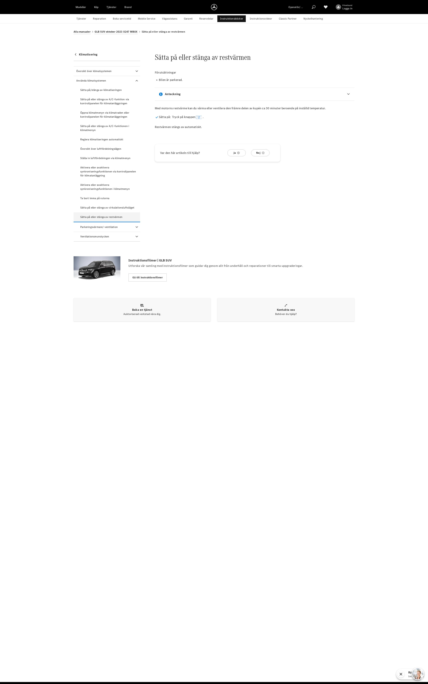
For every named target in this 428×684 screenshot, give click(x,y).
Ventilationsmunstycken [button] (94, 236)
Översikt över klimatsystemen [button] (94, 71)
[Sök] (313, 7)
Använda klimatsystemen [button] (91, 80)
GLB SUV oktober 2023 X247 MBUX (116, 31)
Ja (234, 153)
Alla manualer (82, 31)
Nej (258, 153)
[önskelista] (325, 7)
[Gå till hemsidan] (214, 7)
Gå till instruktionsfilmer (147, 277)
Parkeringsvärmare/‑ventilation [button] (99, 227)
